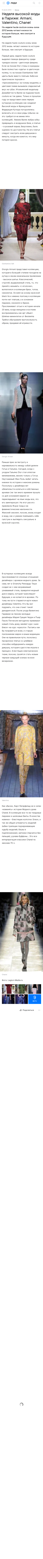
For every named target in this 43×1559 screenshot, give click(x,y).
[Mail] (8, 3)
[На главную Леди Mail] (13, 3)
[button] (21, 225)
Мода (17, 10)
